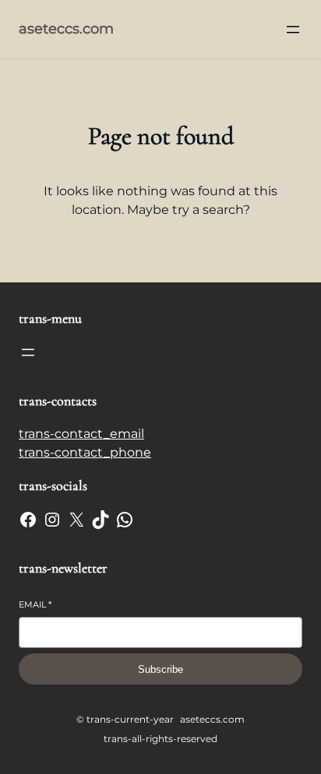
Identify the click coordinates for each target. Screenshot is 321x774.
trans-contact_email (81, 433)
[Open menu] (293, 29)
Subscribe (160, 669)
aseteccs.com (66, 28)
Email (35, 604)
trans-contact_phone (85, 452)
